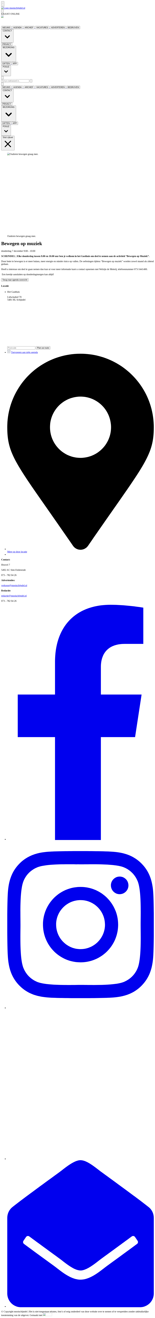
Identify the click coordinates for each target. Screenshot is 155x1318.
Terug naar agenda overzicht (14, 280)
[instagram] (80, 1007)
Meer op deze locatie (17, 551)
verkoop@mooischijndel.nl (14, 585)
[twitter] (80, 1158)
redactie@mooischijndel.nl (14, 595)
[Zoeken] (31, 80)
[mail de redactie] (80, 1306)
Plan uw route (43, 348)
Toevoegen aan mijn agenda (24, 352)
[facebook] (80, 839)
